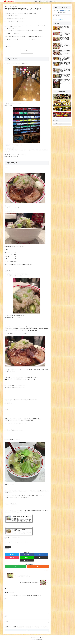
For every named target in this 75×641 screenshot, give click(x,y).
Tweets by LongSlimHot (58, 19)
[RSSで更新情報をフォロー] (38, 566)
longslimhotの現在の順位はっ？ (62, 10)
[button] (70, 15)
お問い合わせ (42, 637)
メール (6, 621)
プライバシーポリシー (34, 637)
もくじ (25, 50)
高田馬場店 (7, 549)
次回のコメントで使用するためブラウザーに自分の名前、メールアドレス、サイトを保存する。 (27, 626)
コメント (7, 598)
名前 (6, 616)
